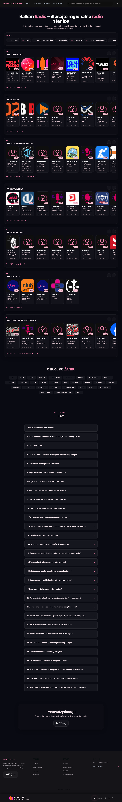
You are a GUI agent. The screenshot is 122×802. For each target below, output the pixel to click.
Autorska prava (68, 775)
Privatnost (66, 763)
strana (16, 387)
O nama (35, 763)
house (87, 382)
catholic (76, 382)
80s (65, 382)
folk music (104, 387)
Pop (13, 377)
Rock (22, 377)
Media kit (36, 775)
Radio (27, 3)
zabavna (55, 382)
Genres (47, 3)
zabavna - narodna (63, 392)
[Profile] (117, 4)
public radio (94, 377)
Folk (31, 377)
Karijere (35, 771)
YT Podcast (59, 3)
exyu (82, 387)
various (107, 377)
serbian (42, 377)
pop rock (55, 387)
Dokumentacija (37, 767)
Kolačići (65, 771)
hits (34, 382)
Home (19, 3)
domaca (111, 382)
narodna (69, 377)
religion (99, 382)
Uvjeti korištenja (68, 767)
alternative (69, 387)
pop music (42, 387)
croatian (23, 382)
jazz (79, 392)
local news (55, 377)
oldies (91, 387)
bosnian (11, 382)
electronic (45, 392)
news (44, 382)
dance (80, 377)
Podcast (37, 3)
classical (28, 387)
